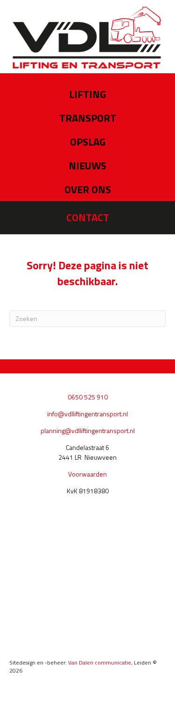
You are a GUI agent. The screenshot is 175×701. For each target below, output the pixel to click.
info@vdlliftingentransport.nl (87, 414)
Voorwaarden (87, 474)
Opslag (87, 142)
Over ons (87, 189)
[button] (87, 218)
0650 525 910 (88, 397)
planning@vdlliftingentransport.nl (88, 430)
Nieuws (87, 166)
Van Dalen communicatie (99, 662)
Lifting (87, 94)
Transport (87, 118)
